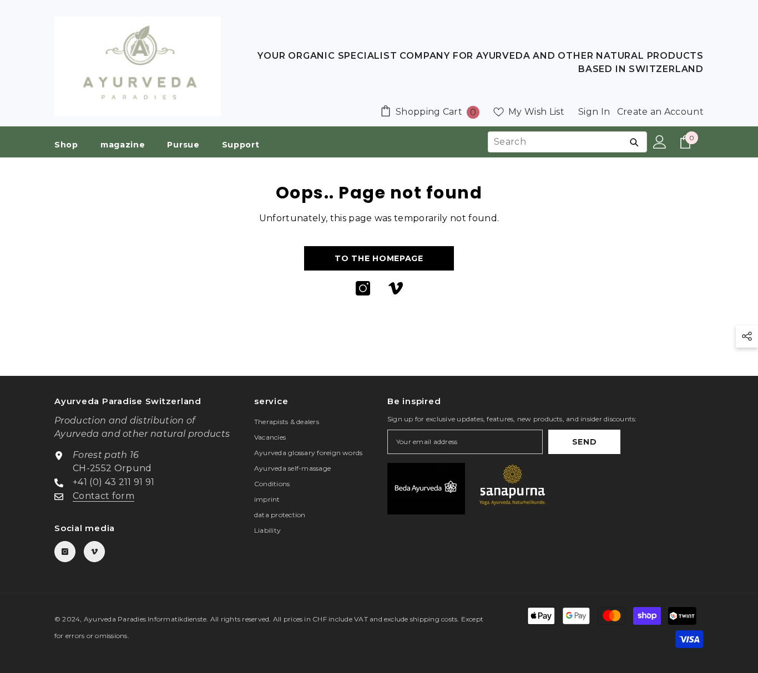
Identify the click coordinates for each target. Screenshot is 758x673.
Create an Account (660, 111)
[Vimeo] (395, 288)
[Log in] (660, 142)
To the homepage (379, 258)
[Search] (633, 142)
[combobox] (554, 142)
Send (584, 442)
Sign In (594, 111)
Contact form (103, 496)
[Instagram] (363, 288)
